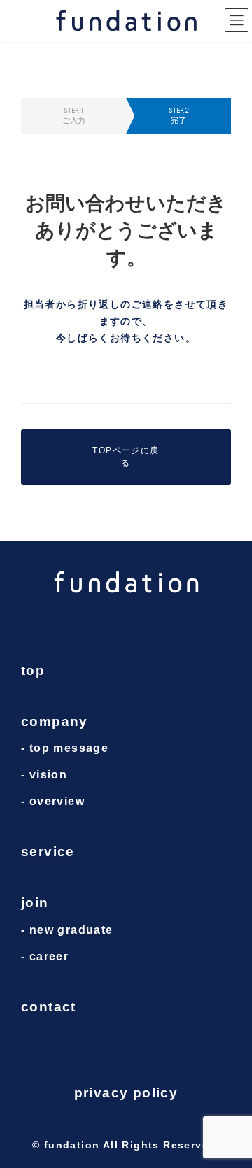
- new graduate (67, 930)
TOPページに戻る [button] (125, 457)
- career (45, 956)
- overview (53, 800)
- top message (64, 748)
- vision (44, 775)
